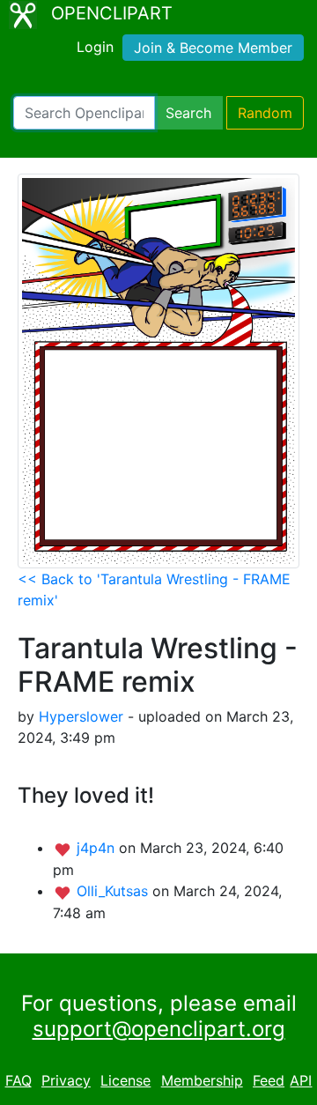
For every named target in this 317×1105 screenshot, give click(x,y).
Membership (202, 1080)
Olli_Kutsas (114, 891)
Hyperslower (81, 716)
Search (188, 113)
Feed (268, 1080)
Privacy (66, 1080)
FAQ (18, 1080)
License (125, 1080)
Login (95, 47)
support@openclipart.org (159, 1029)
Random (265, 113)
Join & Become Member (213, 47)
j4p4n (98, 848)
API (301, 1080)
